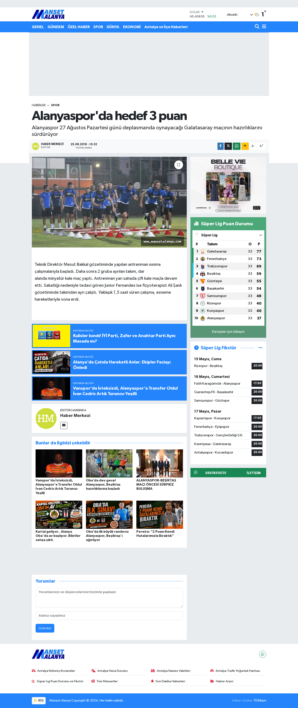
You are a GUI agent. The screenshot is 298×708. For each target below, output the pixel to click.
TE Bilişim (259, 700)
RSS (41, 700)
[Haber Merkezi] (46, 418)
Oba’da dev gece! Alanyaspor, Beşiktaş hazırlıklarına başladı (103, 484)
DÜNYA (113, 27)
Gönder (45, 628)
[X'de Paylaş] (228, 146)
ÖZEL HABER (79, 27)
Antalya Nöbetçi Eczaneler (56, 670)
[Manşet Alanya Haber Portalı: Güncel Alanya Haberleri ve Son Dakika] (48, 14)
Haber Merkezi (75, 415)
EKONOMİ (132, 27)
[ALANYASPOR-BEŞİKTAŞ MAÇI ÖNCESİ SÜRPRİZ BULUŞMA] (159, 463)
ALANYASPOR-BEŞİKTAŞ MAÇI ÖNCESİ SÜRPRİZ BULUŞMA (156, 484)
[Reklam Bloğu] (228, 185)
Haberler (39, 105)
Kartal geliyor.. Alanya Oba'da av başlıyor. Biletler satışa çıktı (58, 536)
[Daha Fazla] (245, 146)
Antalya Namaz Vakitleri (173, 670)
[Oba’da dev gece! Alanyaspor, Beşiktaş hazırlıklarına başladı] (109, 463)
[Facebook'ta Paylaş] (221, 146)
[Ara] (257, 27)
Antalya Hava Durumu (112, 670)
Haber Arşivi (224, 681)
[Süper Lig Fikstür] (260, 348)
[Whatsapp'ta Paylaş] (236, 146)
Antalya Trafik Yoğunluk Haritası (238, 670)
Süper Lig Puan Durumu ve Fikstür (60, 681)
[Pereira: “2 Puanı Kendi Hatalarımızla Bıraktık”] (159, 515)
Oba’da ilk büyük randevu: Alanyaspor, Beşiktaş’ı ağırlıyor (107, 536)
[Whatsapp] (262, 654)
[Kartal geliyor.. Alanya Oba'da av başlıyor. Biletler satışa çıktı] (59, 515)
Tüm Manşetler (107, 681)
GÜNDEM (56, 27)
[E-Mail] (63, 425)
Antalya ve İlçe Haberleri (165, 27)
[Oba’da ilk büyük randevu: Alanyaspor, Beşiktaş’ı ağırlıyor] (109, 515)
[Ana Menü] (263, 27)
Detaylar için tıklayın (228, 332)
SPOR (98, 27)
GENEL (38, 27)
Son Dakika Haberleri (170, 681)
